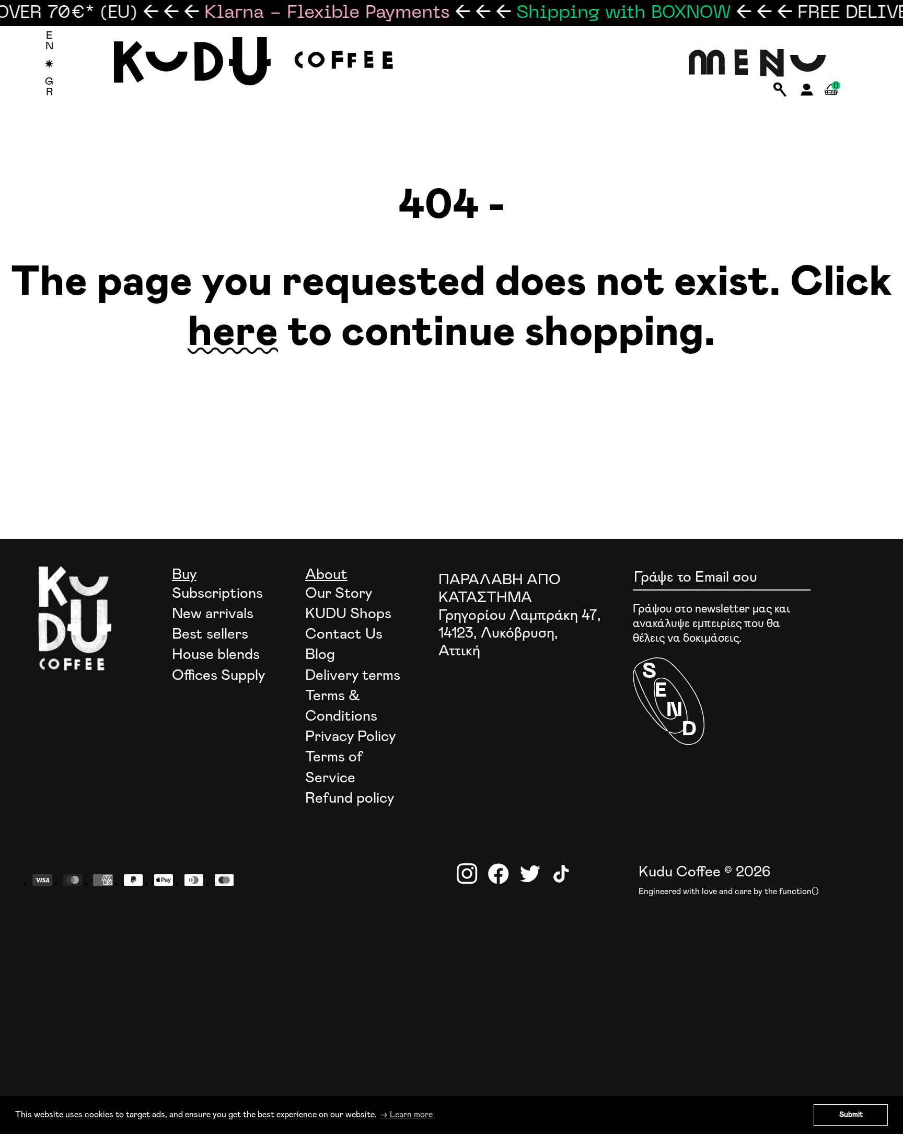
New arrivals (212, 614)
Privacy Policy (350, 737)
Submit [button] (851, 1114)
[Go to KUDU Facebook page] (498, 873)
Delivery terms (352, 675)
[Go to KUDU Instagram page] (467, 873)
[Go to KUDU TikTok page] (561, 873)
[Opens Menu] (757, 64)
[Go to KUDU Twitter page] (529, 873)
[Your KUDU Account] (807, 92)
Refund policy (349, 798)
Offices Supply (218, 675)
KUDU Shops (348, 614)
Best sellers (210, 634)
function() (799, 891)
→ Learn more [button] (406, 1114)
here (233, 333)
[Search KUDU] (780, 90)
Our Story (338, 593)
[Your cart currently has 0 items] (831, 101)
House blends (216, 654)
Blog (320, 654)
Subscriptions (217, 593)
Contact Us (344, 634)
